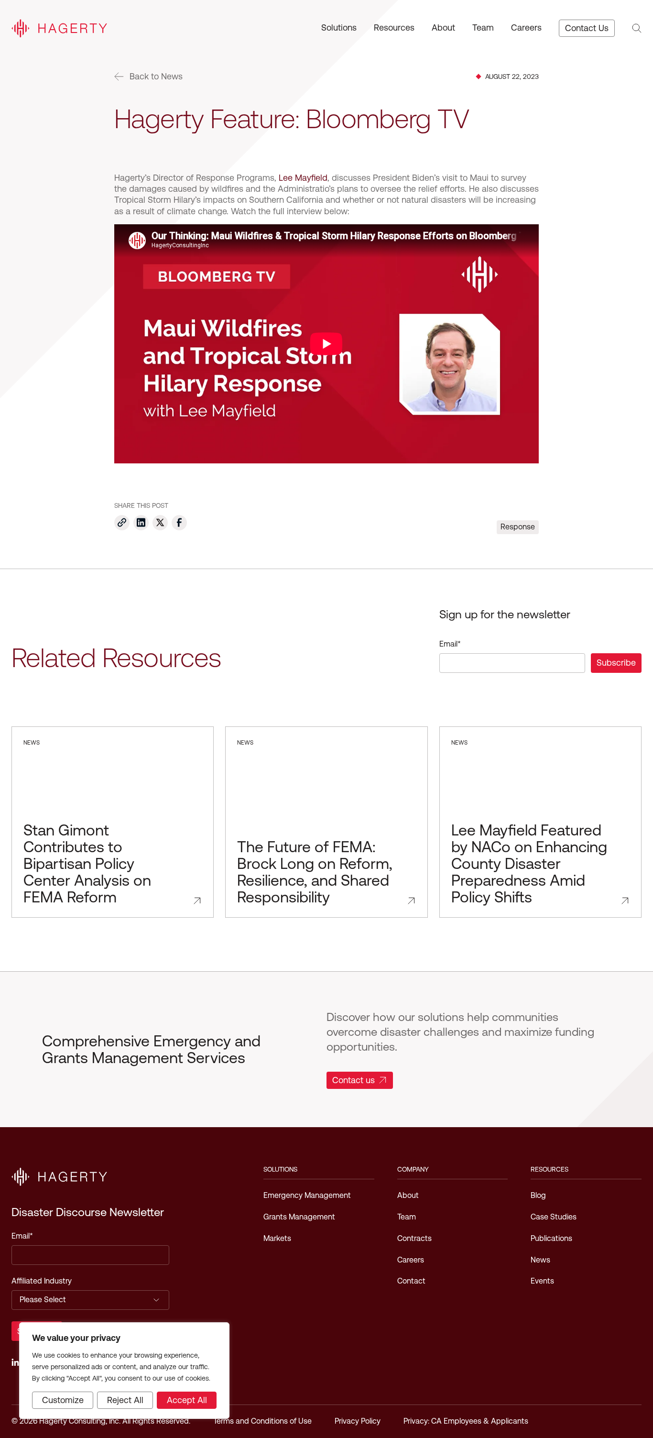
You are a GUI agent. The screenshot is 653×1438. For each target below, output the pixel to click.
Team (483, 27)
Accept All (187, 1400)
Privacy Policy (358, 1421)
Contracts (414, 1238)
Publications (551, 1238)
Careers (526, 27)
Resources (394, 27)
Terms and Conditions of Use (262, 1421)
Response (518, 526)
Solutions (339, 27)
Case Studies (554, 1216)
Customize (63, 1400)
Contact (411, 1280)
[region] (124, 1370)
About (443, 27)
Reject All (125, 1400)
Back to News (156, 76)
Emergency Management (307, 1195)
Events (542, 1280)
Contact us (353, 1080)
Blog (538, 1195)
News (540, 1259)
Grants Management (299, 1216)
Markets (277, 1238)
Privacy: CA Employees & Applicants (465, 1421)
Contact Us (587, 28)
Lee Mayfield (303, 178)
